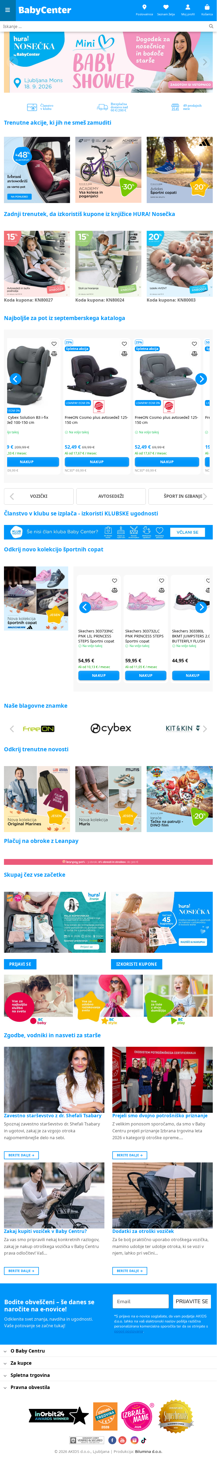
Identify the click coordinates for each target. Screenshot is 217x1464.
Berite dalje (21, 1155)
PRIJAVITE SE (192, 1301)
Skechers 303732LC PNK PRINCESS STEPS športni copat (144, 636)
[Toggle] (5, 1351)
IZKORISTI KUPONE (136, 964)
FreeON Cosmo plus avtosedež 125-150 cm (51, 420)
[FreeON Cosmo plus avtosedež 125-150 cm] (51, 376)
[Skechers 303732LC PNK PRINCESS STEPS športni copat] (146, 601)
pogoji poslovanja (128, 1331)
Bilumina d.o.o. (148, 1451)
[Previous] (12, 62)
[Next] (204, 62)
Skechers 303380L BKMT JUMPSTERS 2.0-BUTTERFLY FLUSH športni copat (192, 638)
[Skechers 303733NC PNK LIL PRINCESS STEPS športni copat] (98, 601)
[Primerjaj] (9, 353)
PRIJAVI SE (20, 964)
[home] (45, 10)
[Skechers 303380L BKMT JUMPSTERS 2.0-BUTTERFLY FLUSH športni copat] (192, 601)
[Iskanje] (211, 26)
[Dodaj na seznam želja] (8, 343)
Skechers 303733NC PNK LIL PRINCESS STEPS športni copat (96, 636)
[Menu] (8, 10)
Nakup (51, 461)
